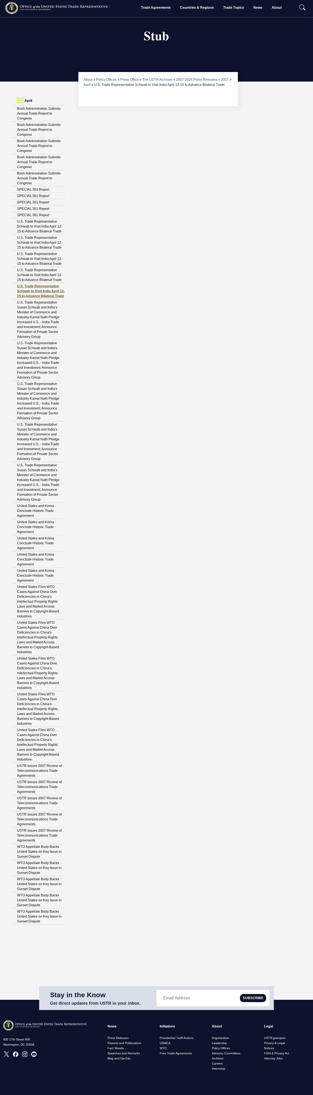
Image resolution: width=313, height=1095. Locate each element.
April (86, 84)
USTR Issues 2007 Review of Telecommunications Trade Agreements (39, 770)
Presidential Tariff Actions (176, 1038)
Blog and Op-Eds (119, 1058)
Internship (218, 1068)
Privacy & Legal (274, 1043)
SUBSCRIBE (253, 998)
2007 (225, 79)
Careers (217, 1063)
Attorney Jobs (273, 1058)
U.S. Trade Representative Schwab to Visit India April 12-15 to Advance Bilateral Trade (39, 226)
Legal (268, 1026)
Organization (220, 1038)
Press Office (129, 79)
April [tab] (28, 100)
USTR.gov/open (275, 1038)
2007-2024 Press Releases (196, 79)
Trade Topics (233, 7)
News (257, 7)
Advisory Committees (226, 1053)
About (277, 7)
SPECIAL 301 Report (33, 189)
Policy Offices (106, 79)
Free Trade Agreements (176, 1053)
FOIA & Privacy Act (276, 1053)
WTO (163, 1048)
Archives (217, 1058)
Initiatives (167, 1026)
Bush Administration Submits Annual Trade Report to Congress (38, 113)
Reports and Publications (124, 1043)
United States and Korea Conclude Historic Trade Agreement (35, 510)
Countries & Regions (197, 7)
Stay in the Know (78, 995)
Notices (269, 1048)
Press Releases (118, 1038)
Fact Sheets (116, 1048)
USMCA (165, 1043)
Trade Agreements (156, 7)
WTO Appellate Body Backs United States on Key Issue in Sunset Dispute (39, 851)
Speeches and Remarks (124, 1053)
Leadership (219, 1043)
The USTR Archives (157, 79)
